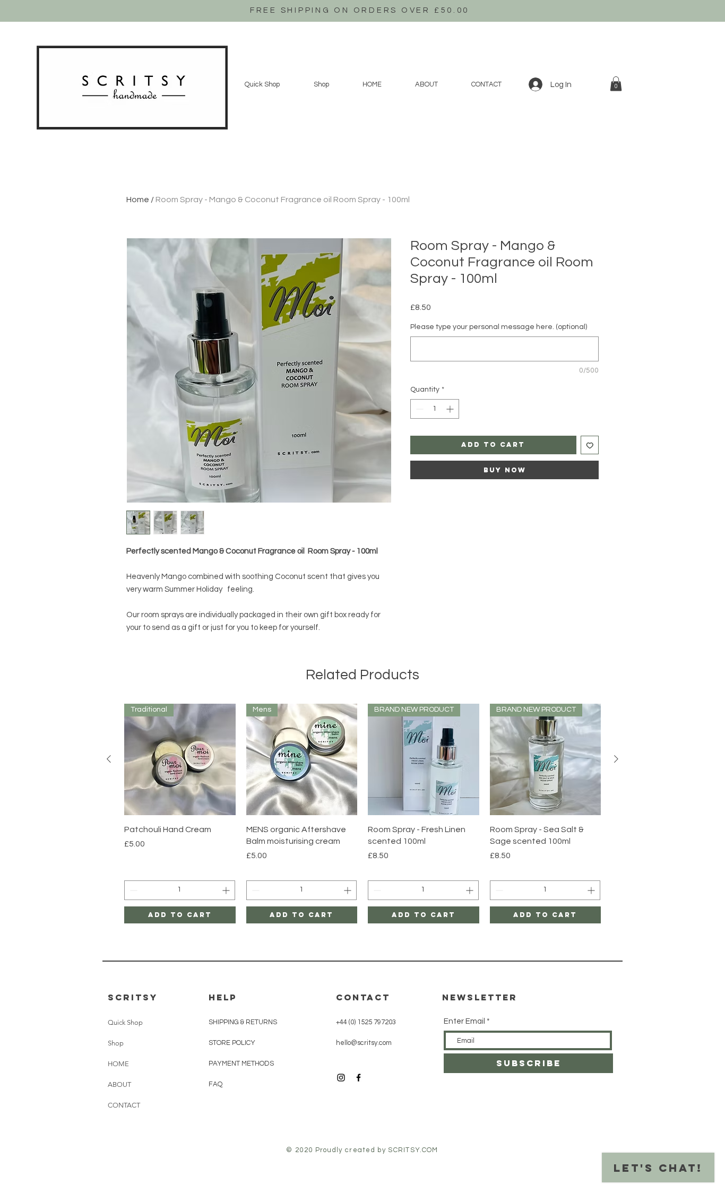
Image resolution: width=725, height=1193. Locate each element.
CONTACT (124, 1105)
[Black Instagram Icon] (341, 1078)
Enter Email (464, 1021)
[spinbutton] (434, 409)
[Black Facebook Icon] (358, 1078)
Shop (116, 1043)
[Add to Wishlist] (590, 445)
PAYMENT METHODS (241, 1063)
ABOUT (119, 1084)
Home (137, 199)
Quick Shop (125, 1022)
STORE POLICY (233, 1043)
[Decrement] (418, 409)
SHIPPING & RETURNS (243, 1022)
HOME (118, 1064)
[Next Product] (616, 759)
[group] (362, 813)
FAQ (215, 1084)
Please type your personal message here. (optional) (498, 327)
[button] (616, 83)
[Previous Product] (108, 759)
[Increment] (451, 409)
